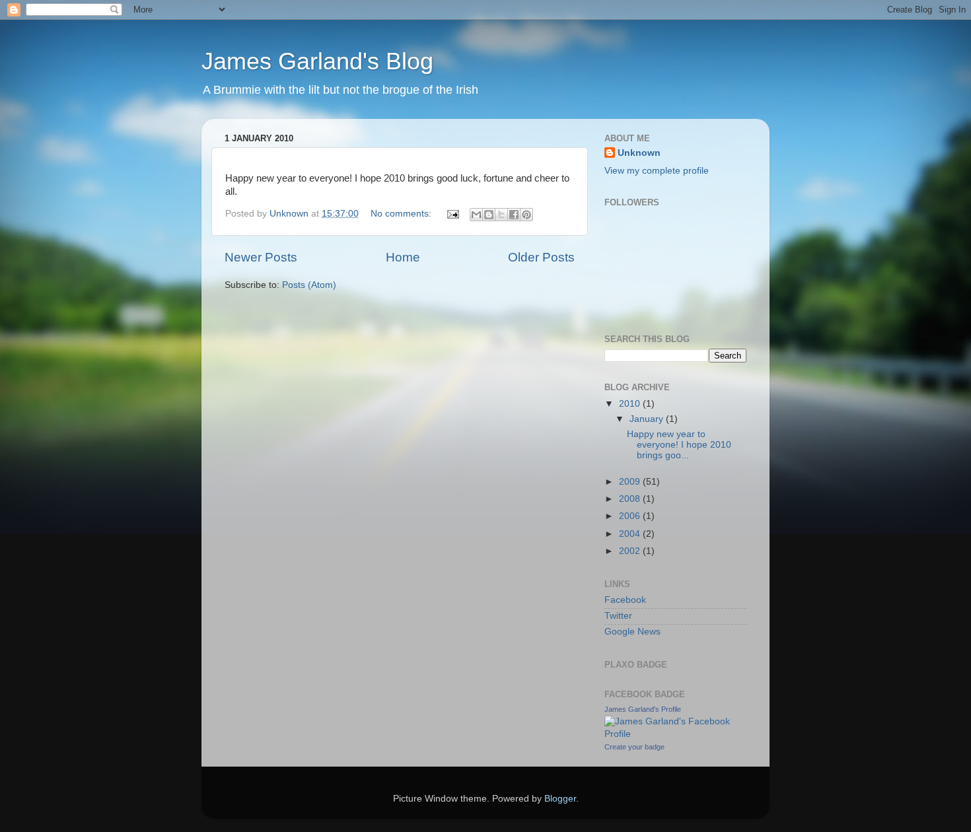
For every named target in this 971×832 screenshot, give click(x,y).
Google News (632, 632)
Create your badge (634, 747)
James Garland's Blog (317, 61)
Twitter (618, 616)
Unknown (639, 153)
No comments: (402, 214)
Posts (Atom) (309, 285)
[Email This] (476, 214)
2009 (631, 482)
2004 (631, 534)
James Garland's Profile (642, 709)
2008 (631, 499)
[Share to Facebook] (514, 214)
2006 (631, 516)
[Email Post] (452, 214)
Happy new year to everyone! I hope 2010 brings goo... (679, 444)
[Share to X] (501, 214)
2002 (631, 551)
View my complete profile (656, 171)
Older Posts (541, 257)
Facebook (625, 600)
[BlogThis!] (488, 214)
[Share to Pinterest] (526, 214)
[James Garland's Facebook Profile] (675, 734)
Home (403, 257)
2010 (631, 404)
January (647, 419)
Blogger (560, 799)
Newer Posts (261, 257)
